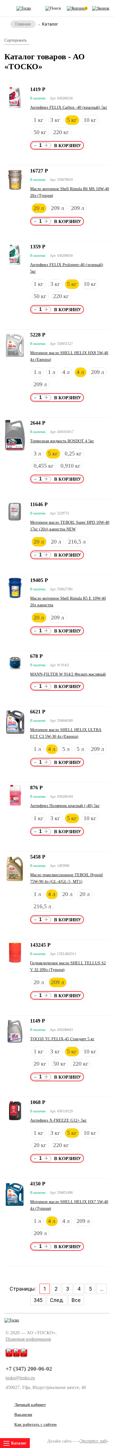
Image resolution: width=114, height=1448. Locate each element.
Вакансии (23, 1415)
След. (57, 1300)
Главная (23, 24)
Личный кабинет (30, 1405)
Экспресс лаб (93, 1440)
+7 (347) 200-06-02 (29, 1369)
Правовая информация (28, 1339)
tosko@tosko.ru (20, 1378)
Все (76, 1300)
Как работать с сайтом (35, 1424)
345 (38, 1300)
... (101, 1289)
